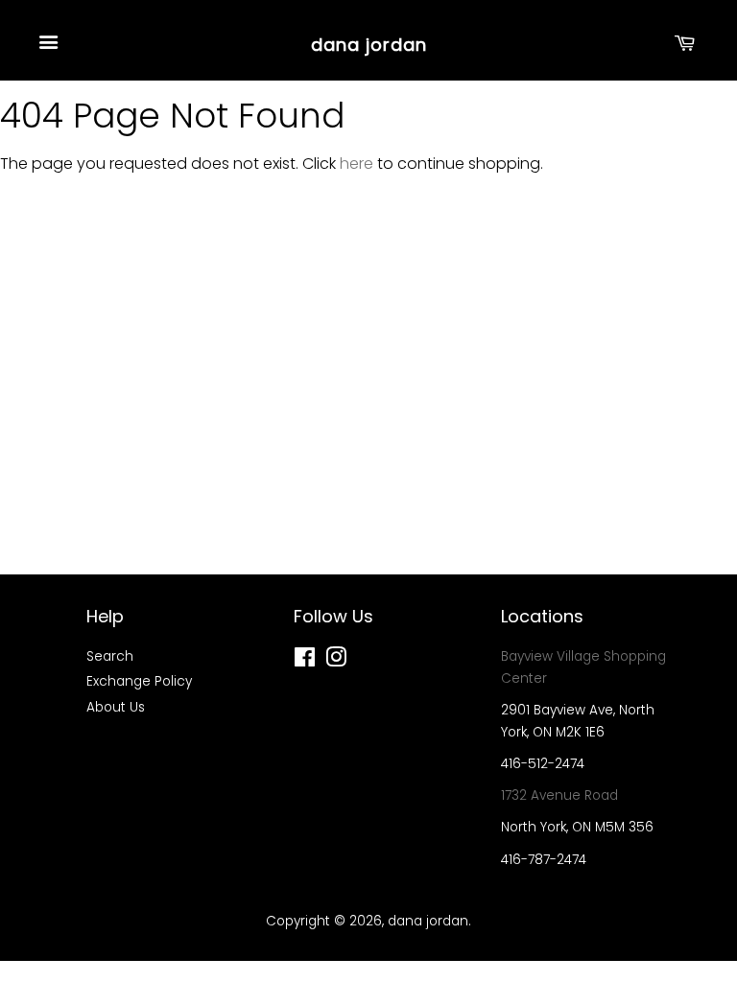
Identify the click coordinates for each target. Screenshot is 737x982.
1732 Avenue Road (559, 795)
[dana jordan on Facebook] (305, 661)
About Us (115, 707)
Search (109, 656)
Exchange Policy (139, 681)
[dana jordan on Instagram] (335, 661)
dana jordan (369, 45)
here (356, 163)
